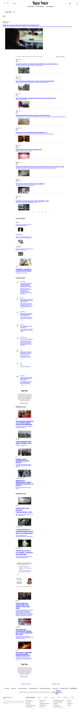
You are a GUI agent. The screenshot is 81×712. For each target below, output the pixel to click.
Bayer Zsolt (19, 578)
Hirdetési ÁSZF (55, 688)
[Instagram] (22, 574)
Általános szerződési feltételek (45, 688)
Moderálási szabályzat (64, 688)
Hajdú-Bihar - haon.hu (43, 705)
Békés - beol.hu (28, 703)
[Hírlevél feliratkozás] (18, 574)
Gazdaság (46, 697)
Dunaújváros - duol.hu (43, 700)
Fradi (16, 181)
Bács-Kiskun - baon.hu (29, 700)
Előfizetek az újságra (56, 683)
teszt (21, 362)
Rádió (72, 697)
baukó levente (5, 22)
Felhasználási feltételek (33, 688)
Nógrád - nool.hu (55, 703)
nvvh (16, 418)
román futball (18, 626)
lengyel (17, 112)
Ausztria (17, 266)
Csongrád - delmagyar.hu (29, 706)
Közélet (39, 697)
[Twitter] (24, 574)
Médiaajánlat (13, 688)
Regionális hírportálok (30, 697)
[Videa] (26, 574)
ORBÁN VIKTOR (30, 6)
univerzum (17, 649)
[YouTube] (29, 574)
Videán (20, 571)
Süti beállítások (73, 688)
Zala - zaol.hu (69, 705)
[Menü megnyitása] (77, 3)
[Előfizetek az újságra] (70, 3)
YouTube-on (24, 571)
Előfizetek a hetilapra (24, 403)
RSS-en (28, 571)
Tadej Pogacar (18, 246)
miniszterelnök (22, 311)
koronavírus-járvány (19, 526)
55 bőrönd (17, 61)
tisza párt (21, 324)
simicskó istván (18, 78)
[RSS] (31, 574)
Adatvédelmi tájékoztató (22, 688)
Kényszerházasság (19, 547)
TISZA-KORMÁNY (50, 6)
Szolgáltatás (66, 697)
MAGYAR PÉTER (40, 6)
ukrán (17, 164)
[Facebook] (20, 574)
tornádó (17, 505)
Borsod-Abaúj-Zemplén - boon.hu (30, 705)
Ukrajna (17, 95)
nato (16, 198)
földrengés (17, 147)
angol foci (22, 297)
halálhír (17, 222)
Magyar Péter (22, 375)
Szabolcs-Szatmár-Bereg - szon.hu (58, 706)
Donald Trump (22, 281)
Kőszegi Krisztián (23, 337)
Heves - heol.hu (42, 706)
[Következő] (50, 212)
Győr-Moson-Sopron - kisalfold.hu (45, 703)
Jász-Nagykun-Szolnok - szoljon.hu (58, 700)
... (48, 212)
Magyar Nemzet (8, 11)
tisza (16, 456)
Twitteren (20, 569)
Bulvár (59, 697)
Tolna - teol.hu (69, 700)
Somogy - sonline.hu (56, 705)
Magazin (52, 697)
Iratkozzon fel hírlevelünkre (23, 566)
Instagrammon (29, 570)
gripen (21, 350)
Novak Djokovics (19, 234)
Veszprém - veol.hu (70, 703)
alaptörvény (18, 600)
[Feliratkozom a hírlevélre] (8, 3)
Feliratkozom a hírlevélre (60, 56)
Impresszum (7, 688)
